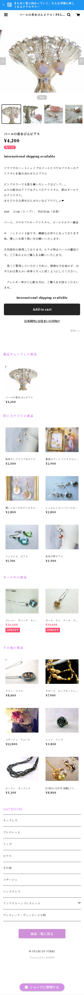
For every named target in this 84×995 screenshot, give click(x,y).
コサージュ (10, 879)
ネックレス (10, 820)
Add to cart (42, 309)
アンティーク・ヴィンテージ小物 (24, 915)
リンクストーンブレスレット (21, 903)
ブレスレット (11, 832)
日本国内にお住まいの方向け (42, 321)
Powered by (38, 957)
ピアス (7, 856)
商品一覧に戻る (42, 934)
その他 (7, 868)
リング (7, 844)
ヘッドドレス (12, 891)
